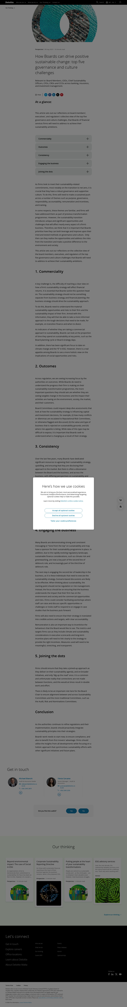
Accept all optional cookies (63, 510)
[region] (63, 503)
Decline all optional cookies (63, 515)
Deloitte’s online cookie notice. (72, 501)
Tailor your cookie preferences (63, 521)
